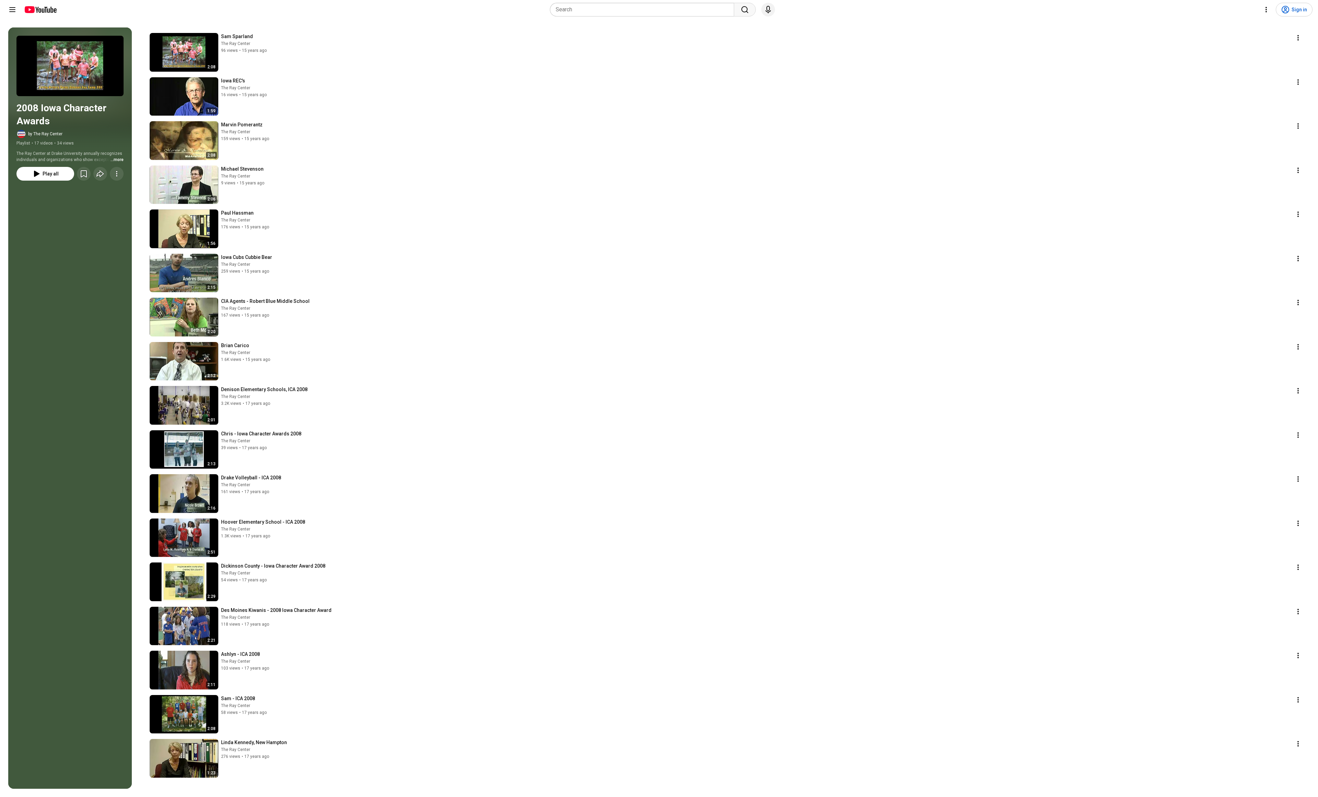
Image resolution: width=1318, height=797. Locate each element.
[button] (70, 66)
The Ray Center (235, 43)
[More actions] (117, 174)
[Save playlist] (84, 174)
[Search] (745, 9)
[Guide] (12, 9)
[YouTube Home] (40, 9)
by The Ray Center (45, 134)
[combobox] (644, 9)
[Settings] (1266, 9)
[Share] (100, 174)
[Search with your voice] (768, 9)
